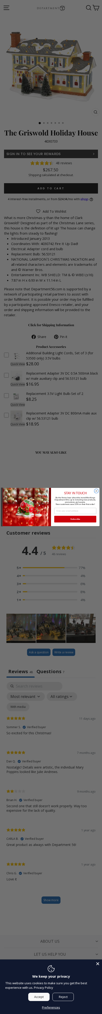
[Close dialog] (96, 491)
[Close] (97, 963)
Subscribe (75, 519)
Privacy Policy (43, 987)
